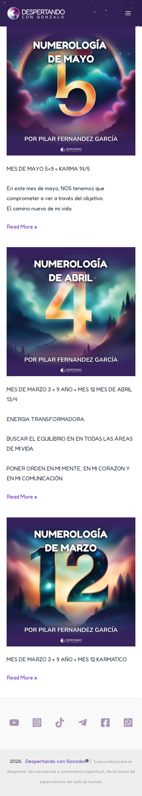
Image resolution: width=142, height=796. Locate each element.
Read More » (22, 227)
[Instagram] (37, 723)
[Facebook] (105, 723)
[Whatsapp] (128, 723)
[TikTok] (60, 723)
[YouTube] (14, 723)
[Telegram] (83, 723)
